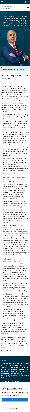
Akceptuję (15, 400)
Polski (2, 1)
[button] (27, 384)
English (7, 1)
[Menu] (28, 7)
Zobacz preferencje (15, 408)
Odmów (15, 404)
